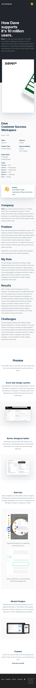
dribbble (8, 679)
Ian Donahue (7, 4)
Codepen (20, 679)
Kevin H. (3, 170)
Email (2, 679)
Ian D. (3, 177)
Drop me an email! (18, 663)
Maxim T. (4, 174)
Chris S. (3, 167)
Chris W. (3, 165)
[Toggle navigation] (32, 4)
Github (14, 679)
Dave (3, 39)
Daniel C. (4, 172)
